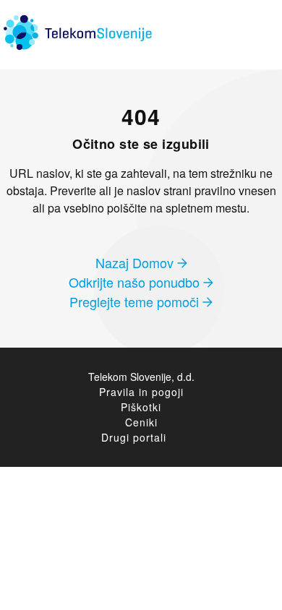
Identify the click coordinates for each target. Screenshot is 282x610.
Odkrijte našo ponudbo (136, 281)
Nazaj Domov (136, 262)
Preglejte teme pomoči (135, 301)
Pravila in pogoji (141, 392)
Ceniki (141, 422)
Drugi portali (133, 437)
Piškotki (141, 407)
